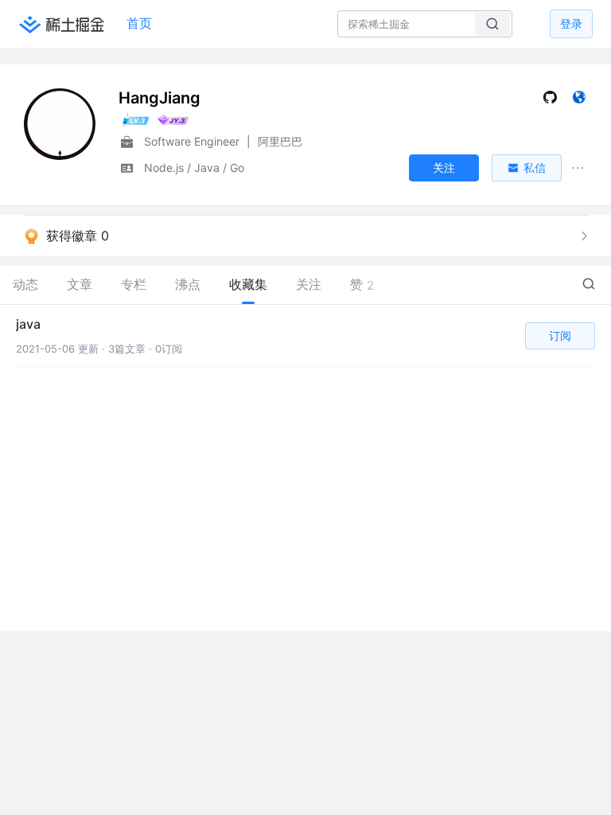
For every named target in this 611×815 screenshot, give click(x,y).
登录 (571, 23)
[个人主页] (578, 101)
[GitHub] (550, 101)
